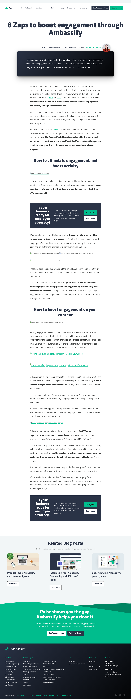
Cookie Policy (52, 695)
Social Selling (27, 685)
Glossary (25, 674)
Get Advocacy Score (100, 8)
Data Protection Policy (41, 695)
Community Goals (10, 669)
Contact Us (92, 661)
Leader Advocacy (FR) (49, 680)
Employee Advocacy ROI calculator (53, 669)
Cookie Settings (66, 695)
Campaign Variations (11, 666)
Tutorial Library (47, 666)
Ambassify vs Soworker (30, 666)
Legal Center (93, 669)
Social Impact (47, 672)
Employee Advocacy (29, 677)
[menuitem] (27, 8)
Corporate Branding (49, 674)
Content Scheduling (11, 682)
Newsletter (26, 680)
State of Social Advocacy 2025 (52, 677)
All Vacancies (72, 661)
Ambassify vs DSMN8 (49, 664)
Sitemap (25, 682)
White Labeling (9, 677)
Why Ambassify (27, 8)
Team (91, 664)
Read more (13, 584)
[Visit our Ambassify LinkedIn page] (124, 695)
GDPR (58, 695)
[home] (11, 8)
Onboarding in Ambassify (31, 664)
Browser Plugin (9, 672)
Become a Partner (94, 666)
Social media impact (49, 682)
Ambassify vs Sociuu (49, 661)
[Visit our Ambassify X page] (120, 695)
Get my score (90, 212)
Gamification (9, 685)
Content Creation (10, 680)
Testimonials (27, 661)
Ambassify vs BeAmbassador (32, 669)
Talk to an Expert (75, 633)
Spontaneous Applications (77, 664)
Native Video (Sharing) (12, 664)
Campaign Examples (29, 672)
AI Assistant (8, 674)
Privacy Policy (30, 695)
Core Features (9, 661)
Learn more (90, 218)
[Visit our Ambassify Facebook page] (116, 695)
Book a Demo (117, 8)
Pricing (61, 8)
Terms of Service (20, 695)
